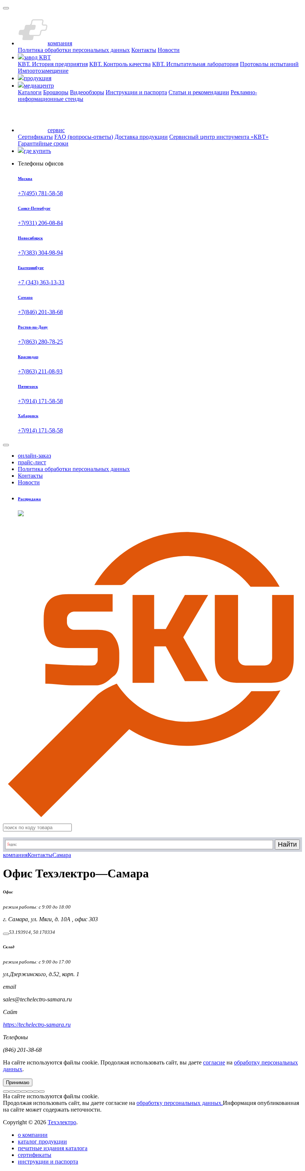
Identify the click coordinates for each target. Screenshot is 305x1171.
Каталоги (30, 92)
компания (15, 855)
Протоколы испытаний (269, 64)
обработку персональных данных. (180, 1103)
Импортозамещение (43, 71)
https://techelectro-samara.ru (37, 1024)
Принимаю (17, 1082)
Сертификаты (35, 137)
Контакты (143, 50)
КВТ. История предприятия (53, 64)
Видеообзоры (87, 92)
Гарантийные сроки (43, 143)
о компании (33, 1135)
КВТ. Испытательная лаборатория (195, 64)
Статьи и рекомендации (198, 92)
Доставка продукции (141, 137)
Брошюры (55, 92)
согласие (214, 1062)
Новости (169, 50)
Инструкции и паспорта (136, 92)
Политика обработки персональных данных (74, 50)
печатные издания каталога (52, 1148)
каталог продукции (42, 1141)
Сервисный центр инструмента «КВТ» (219, 137)
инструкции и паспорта (48, 1161)
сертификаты (34, 1155)
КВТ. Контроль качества (120, 64)
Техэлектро (62, 1122)
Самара (61, 855)
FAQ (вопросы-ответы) (83, 137)
